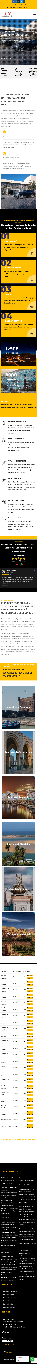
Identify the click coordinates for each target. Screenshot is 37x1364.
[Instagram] (18, 1)
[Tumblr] (24, 1)
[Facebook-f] (13, 1)
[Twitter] (21, 1)
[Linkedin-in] (16, 1)
